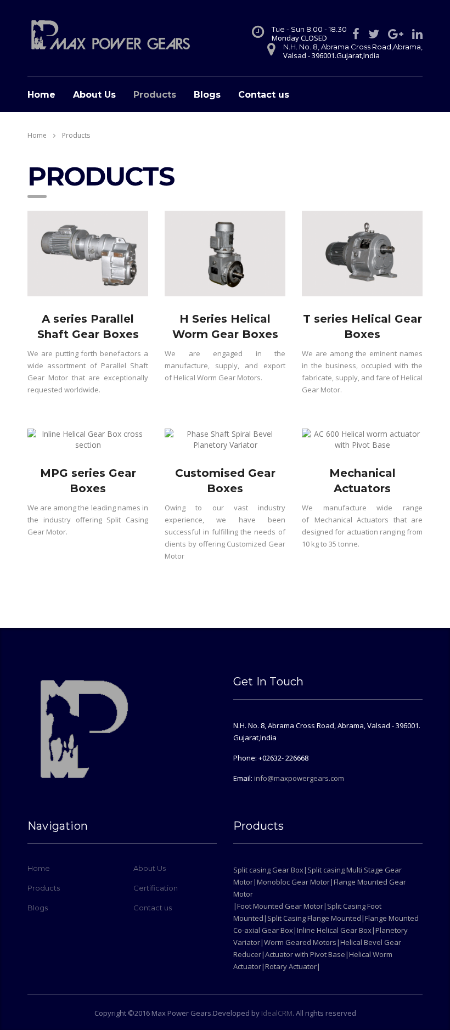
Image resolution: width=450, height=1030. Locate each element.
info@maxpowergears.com (299, 778)
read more (87, 303)
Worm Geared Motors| (302, 942)
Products (154, 94)
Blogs (207, 94)
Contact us (263, 94)
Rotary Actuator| (292, 966)
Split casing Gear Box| (270, 870)
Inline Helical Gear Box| (336, 930)
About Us (94, 94)
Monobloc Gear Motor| (295, 882)
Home (41, 94)
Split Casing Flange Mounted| (316, 918)
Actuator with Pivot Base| (307, 954)
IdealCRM (276, 1013)
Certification (155, 887)
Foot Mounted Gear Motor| (282, 906)
